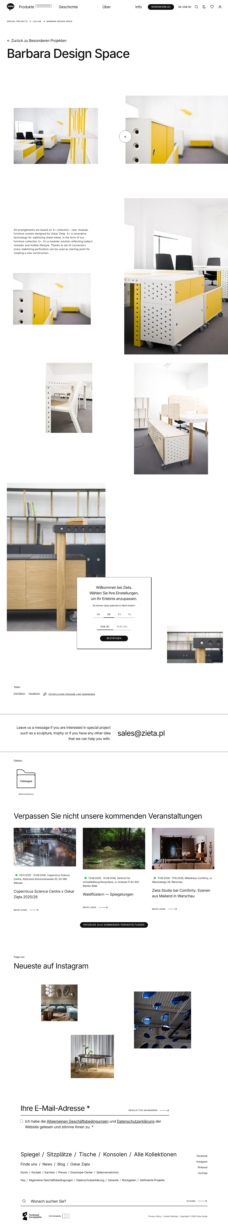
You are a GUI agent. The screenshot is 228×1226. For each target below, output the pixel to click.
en (98, 614)
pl (129, 614)
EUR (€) (105, 626)
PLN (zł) (122, 626)
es (119, 614)
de (109, 614)
